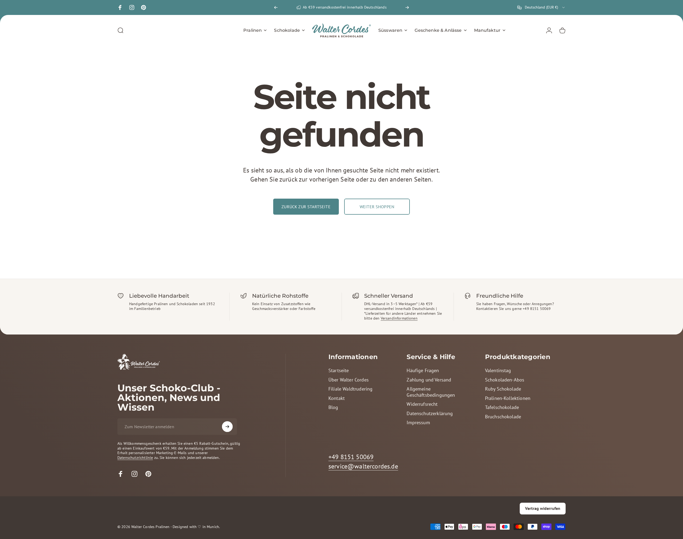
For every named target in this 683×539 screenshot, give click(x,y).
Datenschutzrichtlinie (135, 457)
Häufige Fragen (423, 370)
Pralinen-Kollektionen (507, 398)
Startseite (338, 370)
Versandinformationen (399, 318)
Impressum (418, 423)
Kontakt (336, 398)
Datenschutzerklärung (430, 413)
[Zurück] (276, 7)
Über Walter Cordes (348, 380)
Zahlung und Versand (429, 380)
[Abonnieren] (227, 426)
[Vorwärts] (407, 7)
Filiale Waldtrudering (350, 389)
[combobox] (541, 7)
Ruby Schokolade (503, 389)
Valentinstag (498, 370)
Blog (333, 407)
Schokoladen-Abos (505, 380)
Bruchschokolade (503, 417)
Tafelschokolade (502, 407)
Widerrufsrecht (422, 404)
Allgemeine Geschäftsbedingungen (431, 392)
